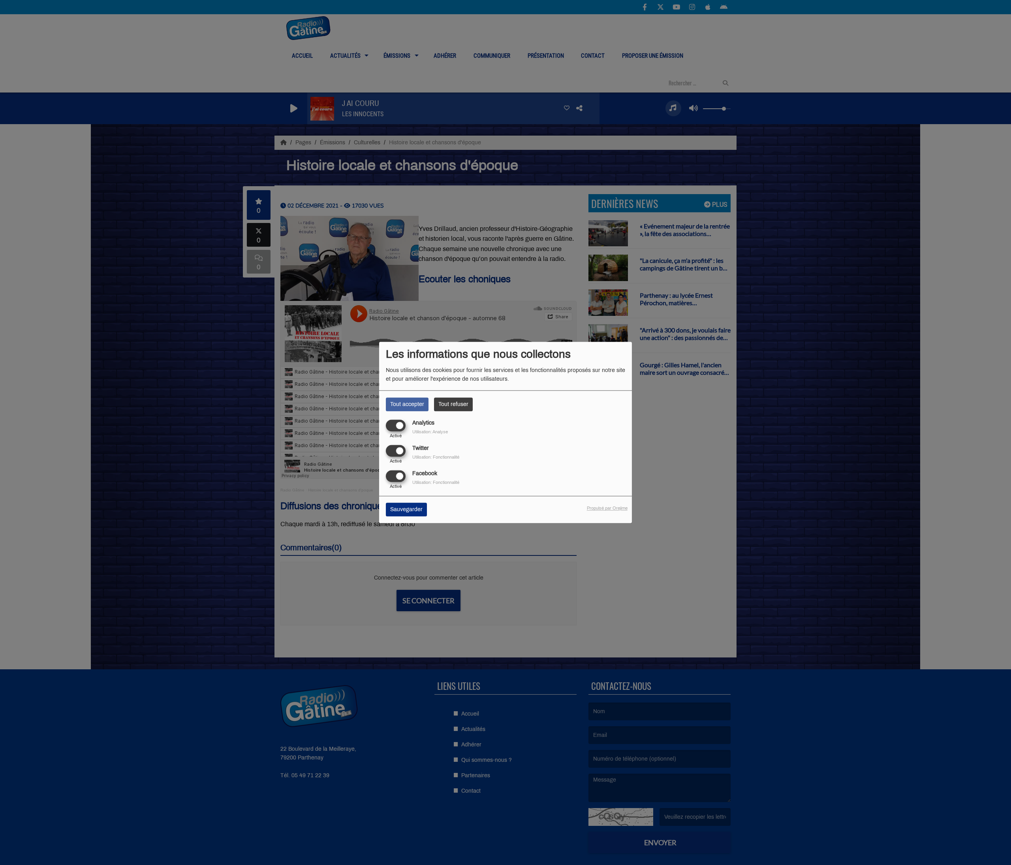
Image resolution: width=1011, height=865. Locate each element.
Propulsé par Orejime (607, 508)
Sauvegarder (406, 510)
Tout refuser (453, 404)
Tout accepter (407, 404)
